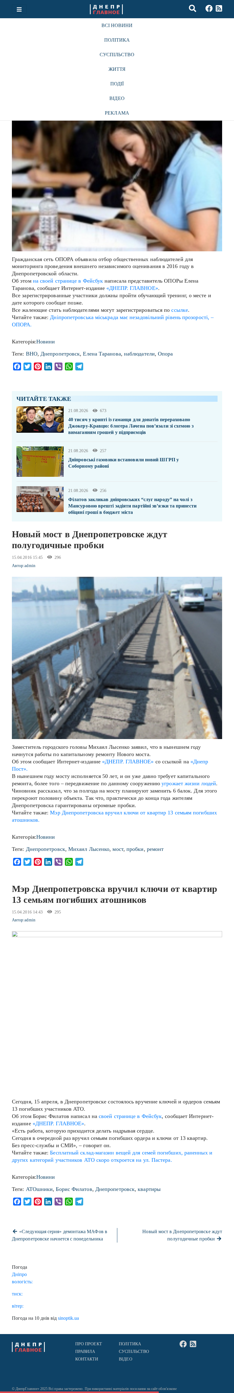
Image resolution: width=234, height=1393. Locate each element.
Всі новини (117, 25)
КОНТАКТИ (86, 1359)
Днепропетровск (60, 354)
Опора (165, 354)
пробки (135, 849)
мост (117, 849)
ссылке (179, 310)
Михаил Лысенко (88, 849)
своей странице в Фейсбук (130, 1116)
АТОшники (39, 1189)
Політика (117, 40)
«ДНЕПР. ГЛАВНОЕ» (132, 288)
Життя (117, 69)
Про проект (88, 1344)
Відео (116, 98)
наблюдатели (139, 354)
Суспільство (117, 54)
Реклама (117, 112)
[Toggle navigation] (19, 9)
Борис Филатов (74, 1189)
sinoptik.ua (68, 1318)
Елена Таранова (102, 354)
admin (29, 565)
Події (117, 83)
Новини (45, 342)
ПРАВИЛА (85, 1351)
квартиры (149, 1189)
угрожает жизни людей (188, 783)
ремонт (155, 849)
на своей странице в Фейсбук (68, 281)
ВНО (31, 354)
